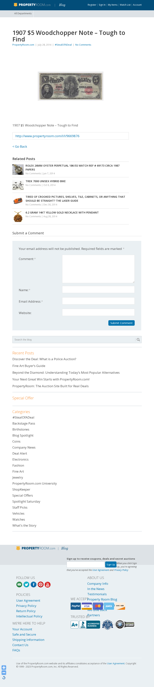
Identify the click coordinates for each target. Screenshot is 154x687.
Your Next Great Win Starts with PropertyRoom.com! (50, 379)
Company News (23, 447)
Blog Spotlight (22, 435)
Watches (18, 519)
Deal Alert (19, 453)
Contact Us (20, 645)
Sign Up (110, 564)
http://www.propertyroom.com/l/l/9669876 (47, 136)
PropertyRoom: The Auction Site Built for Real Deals (50, 386)
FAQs (16, 650)
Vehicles (18, 513)
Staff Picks (19, 507)
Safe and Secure (24, 634)
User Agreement (100, 570)
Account (137, 4)
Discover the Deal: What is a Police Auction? (44, 359)
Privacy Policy (121, 570)
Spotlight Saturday (26, 501)
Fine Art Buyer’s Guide (28, 366)
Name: (24, 290)
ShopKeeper (21, 489)
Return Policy (26, 611)
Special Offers (22, 495)
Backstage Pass (23, 423)
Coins (16, 441)
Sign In (102, 4)
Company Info (97, 583)
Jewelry (17, 477)
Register (92, 4)
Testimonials (97, 594)
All (23, 13)
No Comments (83, 44)
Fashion (18, 465)
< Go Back (19, 146)
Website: (25, 313)
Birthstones (20, 429)
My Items (112, 4)
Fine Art (18, 471)
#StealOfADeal (63, 44)
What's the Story (24, 525)
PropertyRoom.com (23, 44)
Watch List (125, 4)
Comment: (27, 259)
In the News (95, 589)
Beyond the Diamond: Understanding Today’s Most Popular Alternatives (66, 372)
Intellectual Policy (29, 616)
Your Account (22, 629)
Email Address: (31, 301)
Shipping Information (28, 639)
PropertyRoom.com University (34, 483)
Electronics (20, 459)
